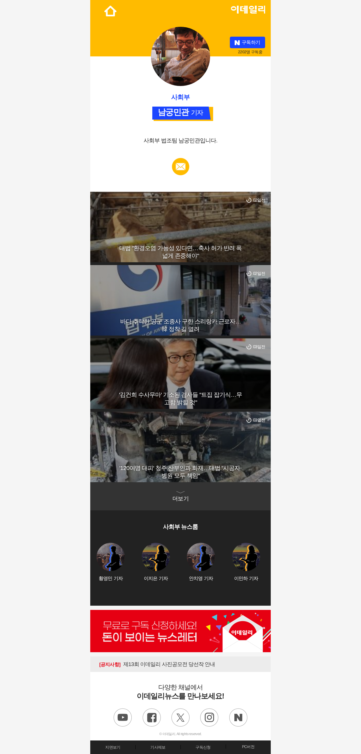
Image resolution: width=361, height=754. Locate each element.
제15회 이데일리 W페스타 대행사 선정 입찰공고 (165, 664)
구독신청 (202, 747)
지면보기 (112, 747)
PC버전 (248, 746)
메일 (181, 160)
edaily (248, 8)
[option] (119, 562)
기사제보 (157, 747)
